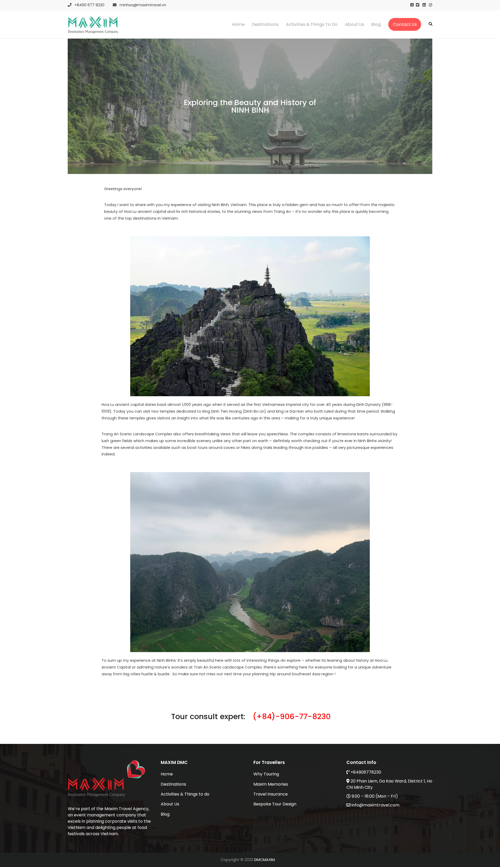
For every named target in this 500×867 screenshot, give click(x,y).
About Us (354, 24)
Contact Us (405, 24)
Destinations (265, 24)
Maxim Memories (270, 784)
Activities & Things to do (312, 24)
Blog (376, 24)
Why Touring (266, 774)
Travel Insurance (270, 794)
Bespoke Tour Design (274, 804)
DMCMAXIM (264, 859)
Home (238, 24)
